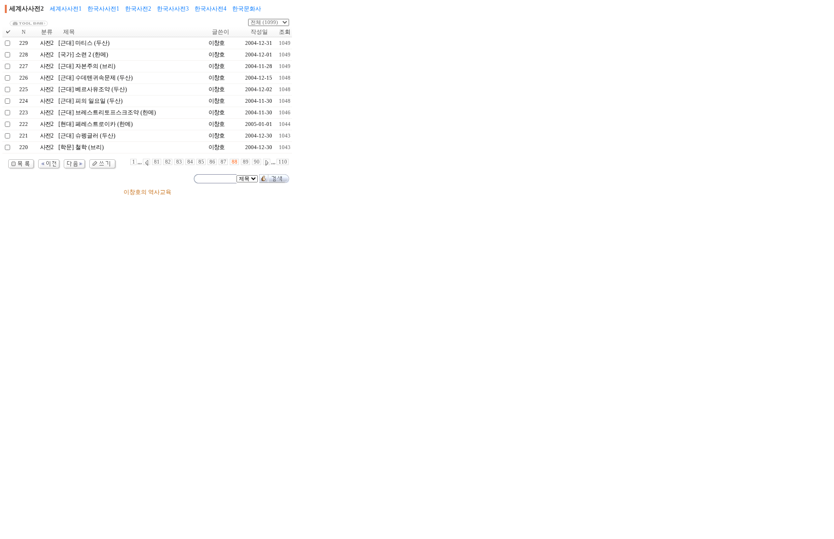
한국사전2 (138, 8)
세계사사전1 (66, 8)
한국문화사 (246, 8)
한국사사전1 (103, 8)
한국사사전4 (210, 8)
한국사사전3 (173, 8)
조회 (285, 31)
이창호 (216, 43)
